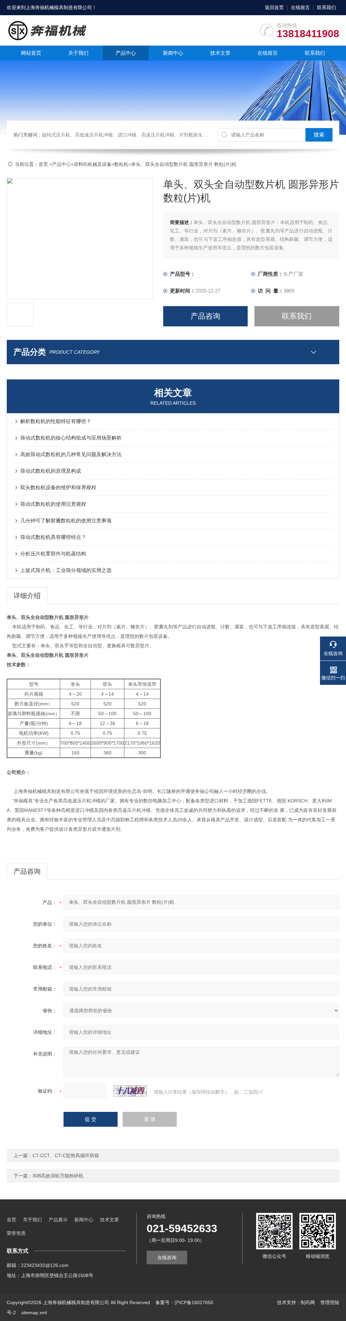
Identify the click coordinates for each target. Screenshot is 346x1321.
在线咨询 (166, 1257)
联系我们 (326, 7)
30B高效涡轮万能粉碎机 (57, 1175)
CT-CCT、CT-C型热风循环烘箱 (65, 1155)
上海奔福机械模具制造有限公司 (59, 7)
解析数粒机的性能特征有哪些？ (55, 421)
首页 (44, 164)
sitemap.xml (34, 1312)
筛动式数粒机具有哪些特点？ (53, 537)
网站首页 (31, 53)
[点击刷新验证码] (130, 1091)
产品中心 (126, 53)
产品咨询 (205, 316)
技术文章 (220, 53)
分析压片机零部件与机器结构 (53, 553)
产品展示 (58, 1219)
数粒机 (121, 164)
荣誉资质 (16, 1233)
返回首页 (274, 7)
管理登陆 (329, 1302)
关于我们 (78, 53)
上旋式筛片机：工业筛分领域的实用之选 (66, 570)
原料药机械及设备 (93, 164)
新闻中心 (173, 53)
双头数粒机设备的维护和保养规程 (58, 487)
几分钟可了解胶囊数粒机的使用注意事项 (66, 520)
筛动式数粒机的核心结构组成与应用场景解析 (71, 438)
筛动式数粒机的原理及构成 (50, 471)
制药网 (308, 1302)
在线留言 (300, 7)
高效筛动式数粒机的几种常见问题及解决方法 (71, 454)
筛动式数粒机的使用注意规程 (53, 504)
